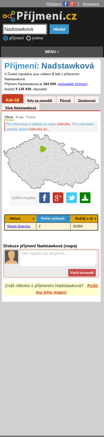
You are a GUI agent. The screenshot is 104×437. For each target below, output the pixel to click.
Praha (30, 117)
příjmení (17, 38)
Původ (65, 100)
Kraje (20, 117)
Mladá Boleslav (18, 226)
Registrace (91, 4)
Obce (9, 117)
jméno (37, 38)
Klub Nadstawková (20, 107)
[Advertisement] (52, 364)
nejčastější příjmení (73, 84)
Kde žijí (12, 100)
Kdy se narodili (39, 100)
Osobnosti (87, 100)
